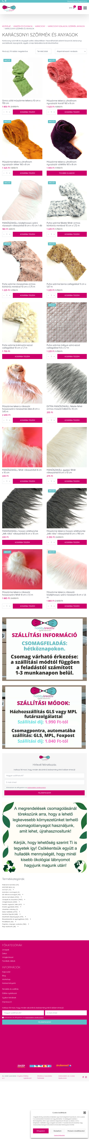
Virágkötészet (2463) (9, 902)
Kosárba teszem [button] (27, 112)
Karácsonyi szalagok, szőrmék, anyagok (66, 26)
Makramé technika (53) (10, 885)
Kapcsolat (6, 972)
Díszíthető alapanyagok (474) (12, 917)
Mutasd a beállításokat (76, 1131)
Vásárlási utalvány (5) (10, 909)
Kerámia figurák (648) (10, 914)
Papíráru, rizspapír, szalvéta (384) (14, 924)
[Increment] (9, 112)
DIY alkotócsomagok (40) (11, 894)
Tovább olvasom (66, 173)
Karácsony (40, 26)
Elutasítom (57, 1131)
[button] (85, 1113)
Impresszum (7, 1002)
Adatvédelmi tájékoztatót (36, 787)
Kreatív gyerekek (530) (10, 907)
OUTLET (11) (6, 890)
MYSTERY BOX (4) (8, 887)
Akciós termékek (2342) (10, 897)
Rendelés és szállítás (10, 989)
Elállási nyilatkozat (9, 993)
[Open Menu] (85, 8)
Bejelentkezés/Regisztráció (77, 1)
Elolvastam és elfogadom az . (26, 787)
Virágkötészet (7, 957)
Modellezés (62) (7, 922)
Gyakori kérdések (9, 998)
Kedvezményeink (9, 983)
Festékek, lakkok (8, 961)
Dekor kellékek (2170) (9, 912)
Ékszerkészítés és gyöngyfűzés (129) (15, 919)
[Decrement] (4, 112)
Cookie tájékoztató (59, 1135)
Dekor (4, 953)
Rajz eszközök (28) (9, 926)
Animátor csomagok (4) (11, 892)
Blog (4, 976)
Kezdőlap (6, 26)
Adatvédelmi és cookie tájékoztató (66, 1077)
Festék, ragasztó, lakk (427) (12, 904)
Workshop (6, 979)
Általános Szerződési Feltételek (44, 1077)
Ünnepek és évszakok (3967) (12, 899)
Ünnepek (5, 950)
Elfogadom (41, 1131)
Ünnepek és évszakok (23, 26)
